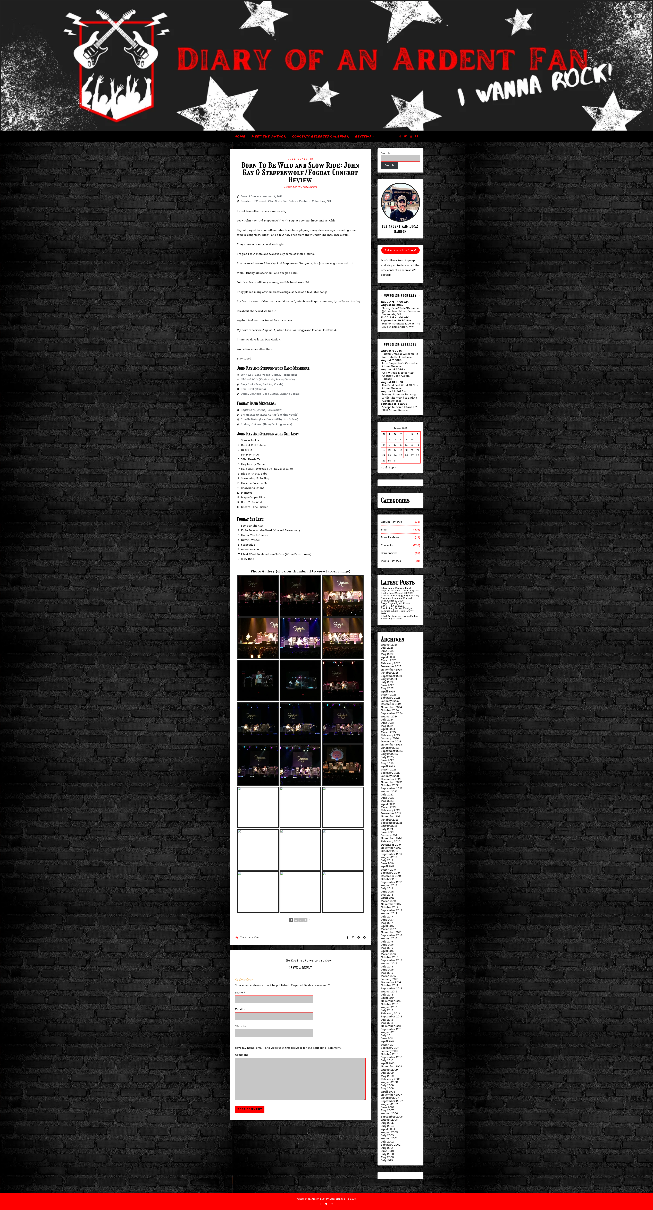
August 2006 (389, 1113)
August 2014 (389, 991)
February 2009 (390, 1079)
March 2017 (388, 929)
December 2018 (391, 876)
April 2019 (387, 866)
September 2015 (391, 960)
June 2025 (387, 685)
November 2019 (391, 847)
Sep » (392, 467)
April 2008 (388, 1091)
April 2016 (387, 950)
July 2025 (387, 682)
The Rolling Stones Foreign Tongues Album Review (396, 609)
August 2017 (389, 913)
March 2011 (388, 1044)
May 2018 (387, 894)
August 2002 (389, 1138)
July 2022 (387, 794)
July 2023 (387, 757)
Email (240, 1009)
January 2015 (389, 979)
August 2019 (389, 857)
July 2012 (387, 1019)
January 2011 (389, 1051)
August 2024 (389, 716)
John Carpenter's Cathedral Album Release (400, 365)
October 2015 (389, 957)
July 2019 (387, 860)
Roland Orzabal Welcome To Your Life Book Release (400, 355)
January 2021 (389, 835)
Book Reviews (390, 537)
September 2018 (391, 882)
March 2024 (389, 732)
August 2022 (389, 791)
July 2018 (387, 888)
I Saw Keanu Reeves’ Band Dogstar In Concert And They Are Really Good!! (400, 591)
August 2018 (389, 885)
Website (240, 1026)
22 (383, 455)
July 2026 (387, 647)
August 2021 (389, 825)
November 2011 (391, 1025)
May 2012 (387, 1022)
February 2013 (390, 1013)
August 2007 (389, 1104)
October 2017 (389, 907)
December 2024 (391, 704)
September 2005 (392, 1116)
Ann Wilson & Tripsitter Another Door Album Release (398, 376)
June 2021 (387, 832)
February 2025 (390, 697)
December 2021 (391, 813)
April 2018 (388, 897)
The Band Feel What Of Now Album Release (400, 387)
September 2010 (391, 1057)
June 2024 (387, 722)
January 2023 (390, 775)
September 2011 (391, 1029)
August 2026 (389, 644)
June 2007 (387, 1107)
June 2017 (387, 919)
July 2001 (387, 1147)
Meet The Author (269, 136)
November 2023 (391, 744)
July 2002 (387, 1141)
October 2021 (389, 819)
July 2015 (387, 966)
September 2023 (392, 750)
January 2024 (390, 738)
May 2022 (387, 800)
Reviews (363, 136)
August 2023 (389, 754)
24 (395, 455)
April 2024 (388, 729)
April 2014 (388, 997)
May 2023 (387, 763)
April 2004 (388, 1129)
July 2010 (387, 1060)
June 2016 (387, 944)
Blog (291, 159)
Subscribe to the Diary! (400, 250)
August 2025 (389, 679)
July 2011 (386, 1035)
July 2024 (387, 719)
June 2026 (387, 651)
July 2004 (387, 1126)
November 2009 (391, 1066)
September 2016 (391, 935)
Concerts (305, 159)
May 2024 (387, 725)
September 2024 (392, 713)
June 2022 (387, 797)
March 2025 (388, 694)
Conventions (389, 553)
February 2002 (390, 1144)
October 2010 (389, 1054)
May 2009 (387, 1076)
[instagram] (411, 136)
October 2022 (390, 785)
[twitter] (405, 136)
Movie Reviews (391, 560)
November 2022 (391, 782)
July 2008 (387, 1085)
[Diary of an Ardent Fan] (326, 65)
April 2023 (388, 766)
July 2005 (387, 1123)
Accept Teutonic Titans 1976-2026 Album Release (401, 409)
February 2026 (390, 663)
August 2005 (389, 1119)
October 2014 (389, 985)
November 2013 (391, 1000)
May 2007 (387, 1110)
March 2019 (388, 869)
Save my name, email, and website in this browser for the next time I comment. (288, 1047)
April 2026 (388, 657)
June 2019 (387, 863)
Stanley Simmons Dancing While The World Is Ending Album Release (399, 397)
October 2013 (389, 1004)
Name (240, 992)
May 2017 (387, 922)
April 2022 (388, 804)
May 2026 (387, 654)
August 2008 (389, 1082)
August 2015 (389, 963)
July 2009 (387, 1072)
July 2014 (387, 994)
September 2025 (392, 675)
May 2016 (387, 947)
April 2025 (388, 691)
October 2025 (390, 672)
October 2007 (390, 1097)
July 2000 (387, 1154)
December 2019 (391, 844)
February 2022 (390, 810)
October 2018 (389, 879)
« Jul (384, 467)
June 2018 (387, 891)
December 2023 (391, 741)
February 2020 (390, 841)
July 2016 (387, 941)
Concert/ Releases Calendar (320, 136)
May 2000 (387, 1157)
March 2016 (388, 954)
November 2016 (391, 932)
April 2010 (388, 1063)
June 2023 (387, 760)
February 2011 (390, 1047)
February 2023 (390, 772)
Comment (241, 1054)
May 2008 (387, 1088)
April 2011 (387, 1041)
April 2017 (387, 926)
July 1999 (387, 1160)
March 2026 (388, 660)
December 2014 (391, 982)
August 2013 (389, 1007)
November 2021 (391, 816)
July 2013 (387, 1010)
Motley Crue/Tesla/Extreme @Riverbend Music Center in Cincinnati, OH (401, 311)
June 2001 (387, 1151)
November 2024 (391, 707)
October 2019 (389, 851)
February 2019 (390, 872)
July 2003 (387, 1135)
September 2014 (391, 988)
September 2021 (391, 822)
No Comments (310, 187)
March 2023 (389, 769)
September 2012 (391, 1016)
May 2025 (387, 688)
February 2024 (390, 735)
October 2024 (390, 710)
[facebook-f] (400, 136)
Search (385, 153)
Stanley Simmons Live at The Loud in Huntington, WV (401, 325)
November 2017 (391, 904)
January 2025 (390, 700)
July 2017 (387, 916)
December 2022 (391, 779)
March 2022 (388, 807)
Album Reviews (391, 521)
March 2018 (388, 901)
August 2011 (389, 1032)
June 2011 (387, 1038)
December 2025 (391, 666)
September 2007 (392, 1101)
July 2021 (387, 829)
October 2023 (390, 747)
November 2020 (391, 838)
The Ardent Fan (249, 937)
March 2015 (388, 975)
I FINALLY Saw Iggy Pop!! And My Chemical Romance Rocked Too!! (400, 598)
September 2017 (391, 910)
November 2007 (391, 1094)
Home (240, 136)
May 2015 (387, 972)
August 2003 (389, 1132)
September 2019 (391, 854)
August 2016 (389, 938)
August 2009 (389, 1069)
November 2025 (391, 669)
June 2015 (387, 969)
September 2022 (392, 788)
